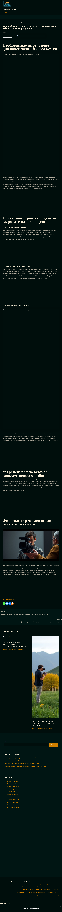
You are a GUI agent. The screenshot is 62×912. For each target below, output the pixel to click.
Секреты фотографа (12, 802)
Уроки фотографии (12, 804)
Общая (8, 797)
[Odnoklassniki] (12, 603)
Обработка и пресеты (13, 649)
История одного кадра (13, 786)
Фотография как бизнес (13, 807)
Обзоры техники (11, 791)
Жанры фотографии (12, 783)
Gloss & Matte (9, 9)
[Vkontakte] (9, 603)
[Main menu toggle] (7, 13)
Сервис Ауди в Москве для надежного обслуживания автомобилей (21, 758)
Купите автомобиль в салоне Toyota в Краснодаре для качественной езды (23, 769)
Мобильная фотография (13, 789)
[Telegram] (6, 603)
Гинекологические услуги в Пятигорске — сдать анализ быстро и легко (22, 760)
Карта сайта (59, 907)
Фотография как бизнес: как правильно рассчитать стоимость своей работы (44, 723)
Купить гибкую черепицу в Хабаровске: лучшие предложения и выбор (22, 763)
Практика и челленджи (13, 799)
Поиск (5, 741)
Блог (45, 881)
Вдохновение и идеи (12, 781)
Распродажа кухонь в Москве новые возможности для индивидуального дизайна (25, 766)
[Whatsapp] (4, 603)
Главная (8, 881)
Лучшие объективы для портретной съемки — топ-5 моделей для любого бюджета (14, 644)
